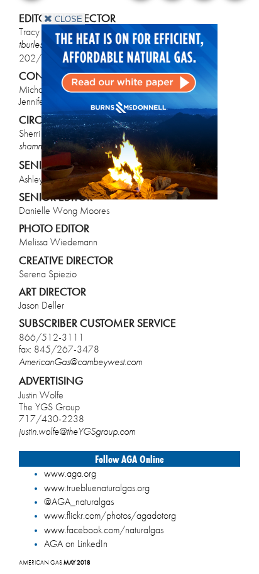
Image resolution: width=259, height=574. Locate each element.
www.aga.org (70, 473)
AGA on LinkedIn (75, 543)
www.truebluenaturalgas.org (97, 487)
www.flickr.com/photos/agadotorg (110, 515)
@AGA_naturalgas (79, 501)
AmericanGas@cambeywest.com (80, 361)
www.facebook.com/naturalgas (103, 529)
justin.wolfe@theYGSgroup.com (77, 431)
